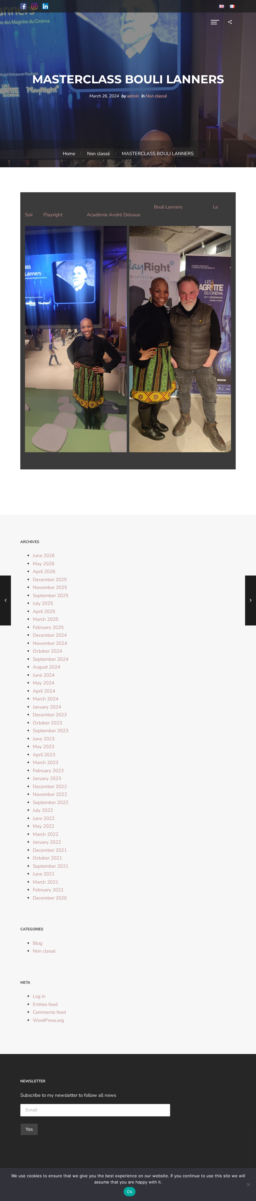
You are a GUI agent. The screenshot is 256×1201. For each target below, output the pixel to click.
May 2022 (43, 826)
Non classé (156, 96)
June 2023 (44, 739)
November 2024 (50, 643)
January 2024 (47, 707)
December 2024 (50, 635)
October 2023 (47, 723)
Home (69, 153)
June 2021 (44, 874)
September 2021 (50, 866)
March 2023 (45, 762)
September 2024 (50, 659)
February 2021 (48, 890)
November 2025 (50, 587)
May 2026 (43, 564)
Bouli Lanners (168, 207)
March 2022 (45, 834)
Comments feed (49, 1012)
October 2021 (47, 858)
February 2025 (48, 627)
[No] (248, 1184)
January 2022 (47, 842)
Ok (129, 1191)
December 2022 (50, 786)
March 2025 (45, 619)
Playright (52, 215)
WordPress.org (48, 1020)
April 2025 (44, 611)
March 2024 (45, 699)
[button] (23, 6)
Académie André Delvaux (113, 215)
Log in (39, 996)
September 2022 (50, 802)
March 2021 (45, 882)
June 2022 (44, 818)
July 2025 (43, 603)
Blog (37, 943)
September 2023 (50, 731)
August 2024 (46, 667)
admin (133, 96)
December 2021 (50, 850)
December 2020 (50, 898)
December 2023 (50, 715)
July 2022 (43, 810)
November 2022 (50, 794)
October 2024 (47, 651)
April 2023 (44, 755)
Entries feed (45, 1004)
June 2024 (44, 675)
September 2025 (50, 595)
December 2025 (50, 579)
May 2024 (43, 683)
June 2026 (44, 555)
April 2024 (44, 691)
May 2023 (43, 746)
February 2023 (48, 770)
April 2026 (44, 571)
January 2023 (47, 778)
